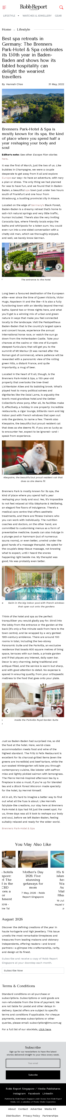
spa (27, 190)
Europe (6, 177)
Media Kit (50, 1108)
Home (6, 29)
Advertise (36, 1108)
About (12, 1108)
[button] (5, 7)
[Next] (58, 266)
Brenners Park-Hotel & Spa (18, 828)
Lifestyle (9, 15)
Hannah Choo (14, 84)
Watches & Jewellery (37, 15)
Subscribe (33, 1075)
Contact (23, 1108)
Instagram (19, 1093)
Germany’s (37, 205)
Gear (58, 15)
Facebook (34, 1093)
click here (45, 1029)
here (5, 158)
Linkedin (47, 1093)
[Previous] (7, 266)
